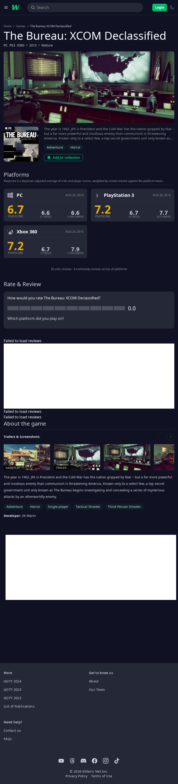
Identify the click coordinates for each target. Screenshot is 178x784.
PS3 (12, 45)
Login (159, 7)
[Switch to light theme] (172, 7)
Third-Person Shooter (124, 506)
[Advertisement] (89, 376)
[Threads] (72, 761)
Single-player (58, 506)
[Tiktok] (117, 761)
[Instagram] (105, 761)
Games (20, 26)
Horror (75, 147)
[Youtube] (61, 761)
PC (6, 45)
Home (8, 26)
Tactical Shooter (88, 506)
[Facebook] (94, 761)
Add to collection (66, 157)
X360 (20, 45)
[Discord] (83, 761)
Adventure (55, 147)
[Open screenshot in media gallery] (127, 457)
